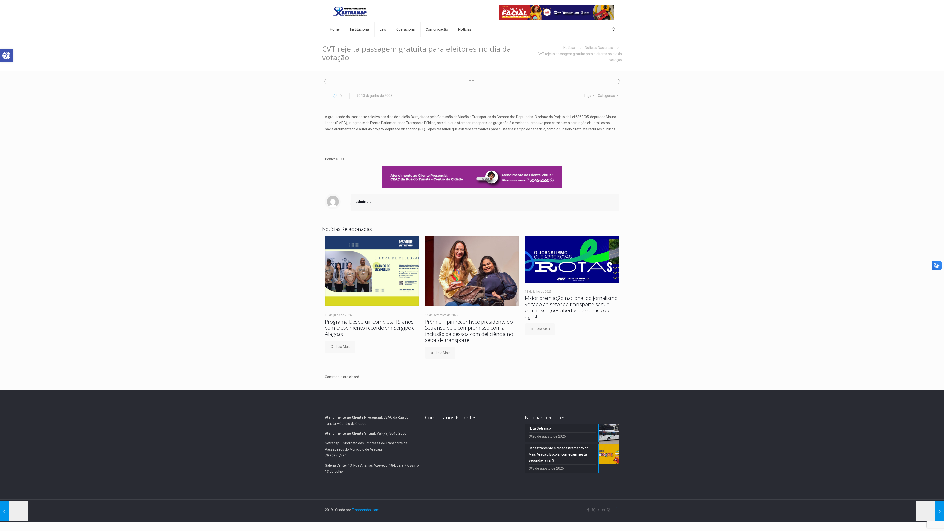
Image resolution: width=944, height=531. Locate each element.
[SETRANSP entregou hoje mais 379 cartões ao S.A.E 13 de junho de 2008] (14, 511)
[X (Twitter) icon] (593, 510)
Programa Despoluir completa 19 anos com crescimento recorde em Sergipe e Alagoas (370, 327)
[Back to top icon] (617, 508)
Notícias (569, 48)
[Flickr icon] (603, 510)
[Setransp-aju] (349, 11)
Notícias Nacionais (599, 48)
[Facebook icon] (588, 510)
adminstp (364, 201)
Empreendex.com (365, 510)
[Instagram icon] (609, 510)
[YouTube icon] (598, 510)
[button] (6, 55)
